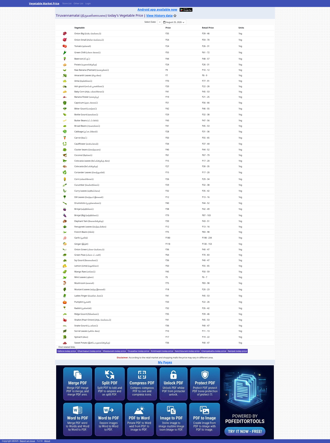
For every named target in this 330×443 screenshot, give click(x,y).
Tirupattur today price (138, 351)
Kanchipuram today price (187, 351)
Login (88, 3)
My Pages (165, 362)
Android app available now (157, 9)
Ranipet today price (237, 351)
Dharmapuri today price (89, 351)
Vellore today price (66, 351)
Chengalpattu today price (213, 351)
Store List (67, 3)
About (47, 441)
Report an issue (27, 441)
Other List (78, 3)
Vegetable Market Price (44, 3)
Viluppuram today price (114, 351)
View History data (159, 15)
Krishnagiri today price (162, 351)
